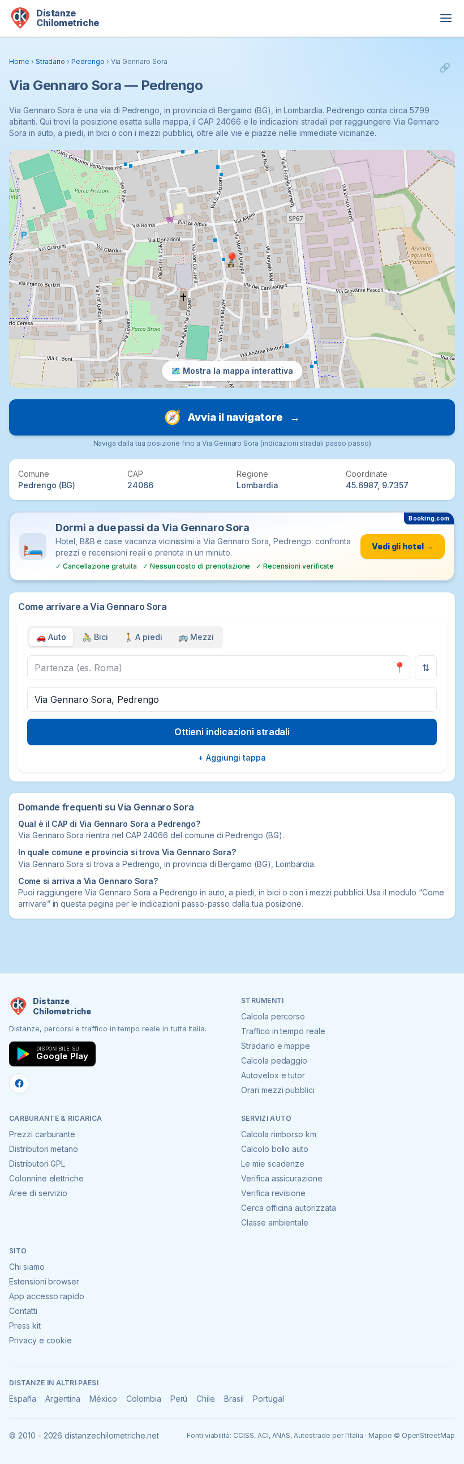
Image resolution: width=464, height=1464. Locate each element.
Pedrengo (88, 61)
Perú (179, 1398)
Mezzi (196, 637)
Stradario (51, 61)
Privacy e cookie (40, 1340)
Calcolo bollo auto (274, 1149)
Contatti (23, 1311)
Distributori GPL (37, 1163)
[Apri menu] (446, 18)
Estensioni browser (44, 1281)
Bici (95, 637)
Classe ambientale (274, 1222)
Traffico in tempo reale (283, 1031)
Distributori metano (43, 1149)
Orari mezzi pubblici (278, 1090)
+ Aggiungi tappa (232, 757)
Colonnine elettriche (46, 1178)
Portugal (268, 1398)
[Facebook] (19, 1083)
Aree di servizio (38, 1193)
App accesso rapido (46, 1296)
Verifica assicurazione (282, 1178)
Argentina (63, 1398)
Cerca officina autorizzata (288, 1208)
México (103, 1398)
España (22, 1398)
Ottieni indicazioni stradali (232, 731)
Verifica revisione (273, 1193)
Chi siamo (27, 1266)
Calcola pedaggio (274, 1060)
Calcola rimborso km (278, 1134)
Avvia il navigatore (232, 417)
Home (19, 61)
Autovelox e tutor (273, 1075)
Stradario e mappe (275, 1046)
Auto (51, 637)
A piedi (143, 637)
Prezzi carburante (42, 1134)
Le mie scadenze (272, 1163)
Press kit (25, 1325)
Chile (205, 1398)
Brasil (234, 1398)
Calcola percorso (273, 1016)
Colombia (143, 1398)
